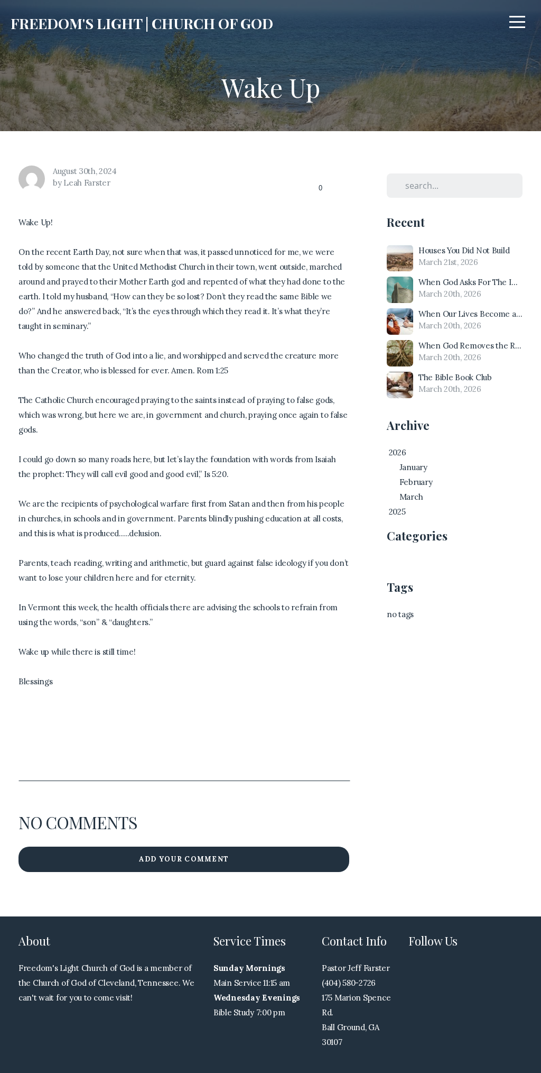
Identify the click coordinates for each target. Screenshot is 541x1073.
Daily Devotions (415, 563)
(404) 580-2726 (349, 983)
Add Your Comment (184, 859)
